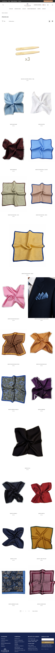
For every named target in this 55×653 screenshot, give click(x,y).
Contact (3, 646)
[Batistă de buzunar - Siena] (41, 193)
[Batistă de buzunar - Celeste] (41, 148)
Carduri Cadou (4, 640)
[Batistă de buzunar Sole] (41, 343)
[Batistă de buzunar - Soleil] (27, 246)
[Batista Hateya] (41, 492)
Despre (2, 644)
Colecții (3, 641)
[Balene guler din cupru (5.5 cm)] (27, 51)
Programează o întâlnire (48, 1)
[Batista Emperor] (41, 388)
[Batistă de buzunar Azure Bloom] (41, 297)
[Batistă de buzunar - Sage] (13, 193)
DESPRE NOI (17, 638)
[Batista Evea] (27, 440)
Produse (3, 638)
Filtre (4, 21)
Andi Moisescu (4, 1)
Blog (9, 1)
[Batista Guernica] (13, 492)
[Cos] (52, 5)
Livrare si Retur (32, 646)
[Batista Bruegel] (13, 148)
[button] (11, 9)
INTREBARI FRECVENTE (33, 649)
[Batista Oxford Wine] (41, 582)
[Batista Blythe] (41, 103)
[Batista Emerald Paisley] (13, 388)
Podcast (19, 1)
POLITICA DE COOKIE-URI (20, 650)
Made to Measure (14, 1)
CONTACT (17, 651)
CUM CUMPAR (31, 645)
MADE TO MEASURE (19, 640)
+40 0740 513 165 (31, 638)
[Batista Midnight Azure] (13, 582)
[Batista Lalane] (13, 537)
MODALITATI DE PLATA (32, 648)
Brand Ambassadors (6, 643)
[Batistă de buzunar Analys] (13, 297)
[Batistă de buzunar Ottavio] (13, 343)
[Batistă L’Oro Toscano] (41, 537)
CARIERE (16, 644)
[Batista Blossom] (13, 103)
